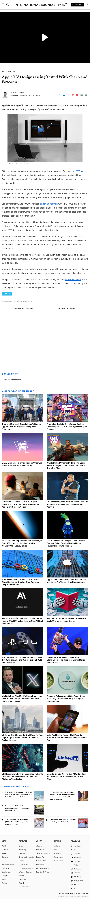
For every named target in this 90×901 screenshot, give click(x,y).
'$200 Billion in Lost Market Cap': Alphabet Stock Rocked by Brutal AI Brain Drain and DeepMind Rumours (20, 582)
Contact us (40, 850)
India (55, 850)
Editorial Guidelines (66, 308)
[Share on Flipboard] (73, 95)
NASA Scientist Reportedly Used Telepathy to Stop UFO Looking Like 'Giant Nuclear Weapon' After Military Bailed (22, 543)
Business (5, 857)
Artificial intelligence (26, 868)
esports (21, 876)
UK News (5, 850)
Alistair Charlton (19, 92)
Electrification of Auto (26, 857)
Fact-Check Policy (42, 872)
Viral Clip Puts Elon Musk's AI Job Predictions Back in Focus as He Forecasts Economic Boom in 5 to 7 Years (22, 698)
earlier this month (73, 279)
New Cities (22, 879)
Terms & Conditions (43, 853)
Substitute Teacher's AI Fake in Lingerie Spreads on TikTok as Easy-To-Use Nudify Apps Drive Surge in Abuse (20, 504)
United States (58, 861)
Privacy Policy (41, 857)
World (4, 846)
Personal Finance (8, 864)
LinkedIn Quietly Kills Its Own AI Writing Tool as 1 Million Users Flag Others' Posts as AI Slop (66, 776)
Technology (5, 868)
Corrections (40, 864)
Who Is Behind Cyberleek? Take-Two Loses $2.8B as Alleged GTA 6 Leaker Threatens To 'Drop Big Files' (66, 465)
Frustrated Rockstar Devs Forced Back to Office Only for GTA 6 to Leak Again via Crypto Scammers (67, 426)
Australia (57, 846)
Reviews (5, 883)
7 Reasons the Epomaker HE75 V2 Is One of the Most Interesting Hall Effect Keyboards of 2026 (18, 794)
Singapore (57, 853)
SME (3, 861)
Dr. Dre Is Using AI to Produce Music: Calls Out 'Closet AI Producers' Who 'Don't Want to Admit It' (67, 504)
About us (39, 846)
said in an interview (49, 204)
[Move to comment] (86, 95)
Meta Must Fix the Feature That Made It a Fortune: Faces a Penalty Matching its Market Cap (67, 737)
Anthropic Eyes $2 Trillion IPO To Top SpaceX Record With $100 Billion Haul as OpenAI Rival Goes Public (22, 621)
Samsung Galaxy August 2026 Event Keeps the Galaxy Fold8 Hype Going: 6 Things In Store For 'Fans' (66, 698)
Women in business (25, 872)
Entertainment (6, 872)
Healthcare (22, 853)
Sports (4, 879)
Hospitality (22, 850)
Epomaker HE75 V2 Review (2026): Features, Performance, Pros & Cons (17, 808)
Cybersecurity (23, 864)
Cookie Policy (41, 861)
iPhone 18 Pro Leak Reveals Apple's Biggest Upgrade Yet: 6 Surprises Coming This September (21, 426)
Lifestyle (5, 876)
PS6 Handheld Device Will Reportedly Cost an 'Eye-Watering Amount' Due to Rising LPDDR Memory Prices (22, 660)
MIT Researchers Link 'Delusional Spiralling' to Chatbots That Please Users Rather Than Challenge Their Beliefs (22, 776)
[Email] (81, 95)
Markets (4, 853)
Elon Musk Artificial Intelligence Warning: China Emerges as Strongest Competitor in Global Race (66, 660)
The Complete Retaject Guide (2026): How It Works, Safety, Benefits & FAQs (16, 822)
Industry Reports (24, 887)
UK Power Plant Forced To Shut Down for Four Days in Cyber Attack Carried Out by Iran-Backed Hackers (22, 737)
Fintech (21, 883)
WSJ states (81, 171)
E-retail (21, 846)
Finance (21, 861)
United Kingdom (59, 857)
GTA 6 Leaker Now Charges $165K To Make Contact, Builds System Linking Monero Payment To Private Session (66, 543)
